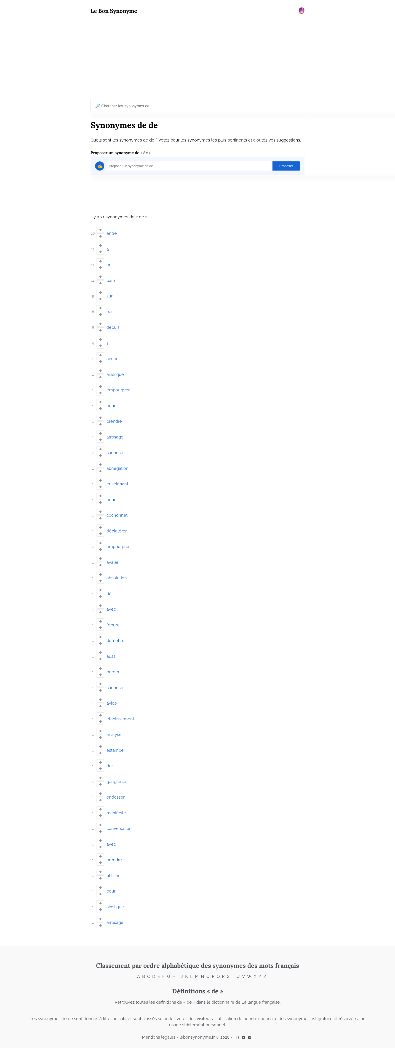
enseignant (117, 483)
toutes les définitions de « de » (165, 1002)
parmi (112, 280)
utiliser (113, 875)
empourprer (118, 390)
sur (109, 296)
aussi (111, 656)
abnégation (117, 468)
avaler (112, 562)
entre (112, 233)
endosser (116, 797)
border (113, 671)
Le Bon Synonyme (114, 10)
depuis (113, 327)
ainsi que (115, 374)
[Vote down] (100, 236)
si (108, 343)
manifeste (116, 812)
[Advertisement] (197, 57)
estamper (116, 750)
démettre (116, 640)
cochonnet (117, 515)
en (109, 264)
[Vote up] (100, 230)
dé (109, 593)
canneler (115, 452)
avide (112, 703)
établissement (120, 718)
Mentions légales (158, 1037)
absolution (117, 577)
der (110, 765)
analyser (115, 734)
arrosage (115, 437)
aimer (112, 358)
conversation (119, 828)
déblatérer (117, 531)
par (110, 311)
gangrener (117, 781)
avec (111, 609)
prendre (114, 421)
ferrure (113, 625)
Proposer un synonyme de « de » (121, 152)
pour (111, 405)
